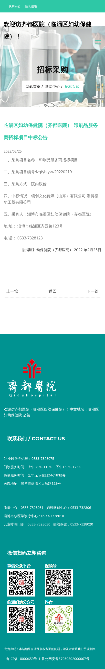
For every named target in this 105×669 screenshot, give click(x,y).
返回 (52, 291)
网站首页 (33, 86)
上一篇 (12, 291)
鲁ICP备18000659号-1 (23, 658)
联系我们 (14, 6)
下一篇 (93, 291)
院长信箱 (31, 6)
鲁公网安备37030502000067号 (65, 658)
